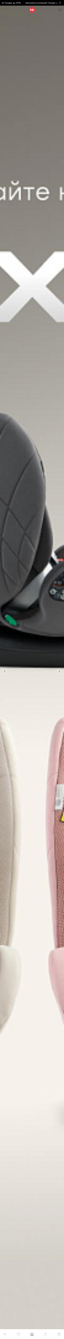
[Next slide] (59, 671)
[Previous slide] (4, 671)
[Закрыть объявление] (59, 2)
